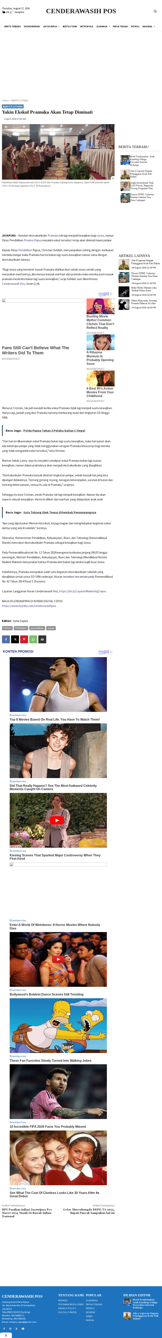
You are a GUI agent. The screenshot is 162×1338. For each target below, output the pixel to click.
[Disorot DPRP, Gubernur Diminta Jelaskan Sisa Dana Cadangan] (125, 198)
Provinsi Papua (33, 240)
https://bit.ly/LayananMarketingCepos (82, 591)
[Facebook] (6, 639)
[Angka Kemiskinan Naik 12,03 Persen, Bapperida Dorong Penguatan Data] (125, 186)
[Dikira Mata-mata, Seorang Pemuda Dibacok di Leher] (124, 304)
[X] (15, 639)
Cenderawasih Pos (13, 284)
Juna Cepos (20, 621)
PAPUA (7, 628)
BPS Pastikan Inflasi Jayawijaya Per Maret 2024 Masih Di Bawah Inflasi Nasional (27, 1213)
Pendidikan (25, 250)
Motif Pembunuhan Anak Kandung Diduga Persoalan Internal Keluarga (142, 160)
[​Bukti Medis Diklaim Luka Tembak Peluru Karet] (124, 291)
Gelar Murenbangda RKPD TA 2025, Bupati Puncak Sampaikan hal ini (89, 1211)
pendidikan (37, 628)
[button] (155, 11)
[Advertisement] (85, 62)
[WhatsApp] (33, 639)
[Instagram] (10, 1329)
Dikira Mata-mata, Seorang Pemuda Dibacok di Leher (144, 302)
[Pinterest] (24, 639)
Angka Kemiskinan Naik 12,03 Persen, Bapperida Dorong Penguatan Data (142, 185)
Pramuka (53, 235)
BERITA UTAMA (19, 100)
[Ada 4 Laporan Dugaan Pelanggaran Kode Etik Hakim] (125, 174)
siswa (100, 235)
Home (5, 100)
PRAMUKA (21, 628)
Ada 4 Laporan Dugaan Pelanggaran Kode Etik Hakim (141, 174)
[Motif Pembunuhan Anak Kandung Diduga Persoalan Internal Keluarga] (125, 160)
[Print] (42, 639)
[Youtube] (23, 1329)
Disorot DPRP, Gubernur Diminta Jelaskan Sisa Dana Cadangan (142, 197)
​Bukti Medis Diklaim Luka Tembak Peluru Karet (143, 289)
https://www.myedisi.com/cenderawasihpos (29, 606)
